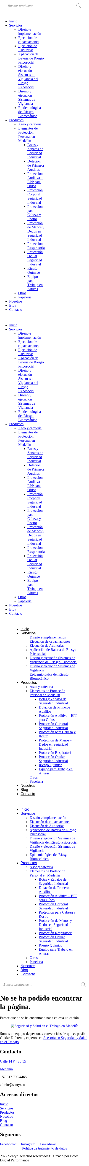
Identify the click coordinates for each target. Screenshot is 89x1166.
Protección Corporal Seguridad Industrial (35, 196)
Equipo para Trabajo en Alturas (35, 283)
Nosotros (15, 301)
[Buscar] (78, 5)
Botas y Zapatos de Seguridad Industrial (35, 151)
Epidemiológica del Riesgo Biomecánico (29, 112)
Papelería (24, 297)
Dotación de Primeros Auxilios (35, 165)
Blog (12, 305)
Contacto (15, 309)
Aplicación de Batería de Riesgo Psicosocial (31, 58)
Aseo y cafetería (30, 124)
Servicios (15, 25)
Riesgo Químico (33, 270)
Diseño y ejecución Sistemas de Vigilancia (26, 97)
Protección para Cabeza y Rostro (35, 213)
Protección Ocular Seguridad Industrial (35, 258)
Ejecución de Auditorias (27, 48)
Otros (22, 293)
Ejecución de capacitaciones (28, 40)
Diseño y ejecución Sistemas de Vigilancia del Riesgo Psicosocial (28, 77)
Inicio (13, 21)
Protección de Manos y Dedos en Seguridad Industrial (35, 231)
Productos (16, 120)
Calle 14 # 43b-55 (13, 1061)
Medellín (6, 1069)
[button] (22, 317)
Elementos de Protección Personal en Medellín (28, 134)
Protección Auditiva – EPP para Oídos (35, 180)
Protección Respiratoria (36, 246)
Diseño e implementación (29, 31)
